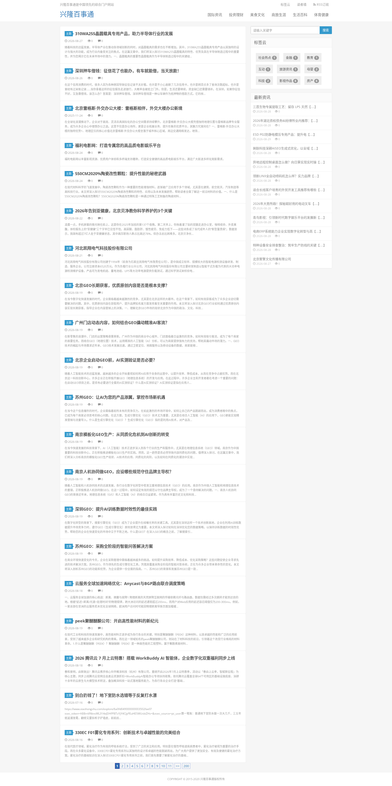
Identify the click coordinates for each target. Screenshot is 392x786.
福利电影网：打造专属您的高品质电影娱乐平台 (118, 145)
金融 (291, 57)
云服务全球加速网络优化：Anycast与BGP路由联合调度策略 (130, 583)
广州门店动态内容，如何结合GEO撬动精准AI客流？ (122, 322)
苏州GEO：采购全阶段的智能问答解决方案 (114, 546)
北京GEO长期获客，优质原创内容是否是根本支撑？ (122, 285)
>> (177, 766)
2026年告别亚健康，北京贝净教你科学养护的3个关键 (123, 210)
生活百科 (300, 14)
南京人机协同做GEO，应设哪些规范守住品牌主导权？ (124, 471)
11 (170, 766)
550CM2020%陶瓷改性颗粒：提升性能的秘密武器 (120, 173)
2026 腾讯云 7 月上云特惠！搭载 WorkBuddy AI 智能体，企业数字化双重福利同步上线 (155, 658)
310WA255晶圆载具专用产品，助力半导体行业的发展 (124, 33)
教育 (312, 57)
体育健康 (321, 14)
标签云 (285, 4)
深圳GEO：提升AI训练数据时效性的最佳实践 (116, 509)
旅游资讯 (287, 69)
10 (163, 766)
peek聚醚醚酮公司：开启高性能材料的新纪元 (117, 621)
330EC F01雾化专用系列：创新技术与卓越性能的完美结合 (127, 732)
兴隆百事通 (77, 14)
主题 (68, 34)
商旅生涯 (279, 14)
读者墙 (301, 4)
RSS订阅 (322, 4)
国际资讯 (215, 14)
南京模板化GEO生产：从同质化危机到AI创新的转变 (122, 434)
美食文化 (257, 14)
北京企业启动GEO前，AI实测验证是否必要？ (116, 360)
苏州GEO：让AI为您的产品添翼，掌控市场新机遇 (120, 397)
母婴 (312, 69)
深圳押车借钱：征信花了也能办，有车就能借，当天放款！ (128, 70)
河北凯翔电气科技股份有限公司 (103, 248)
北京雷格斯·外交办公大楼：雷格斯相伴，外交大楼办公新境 (128, 108)
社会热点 (266, 57)
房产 (312, 80)
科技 (263, 80)
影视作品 (287, 80)
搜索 (326, 30)
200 (186, 766)
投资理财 (236, 14)
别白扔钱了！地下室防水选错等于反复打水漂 (116, 695)
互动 (263, 69)
